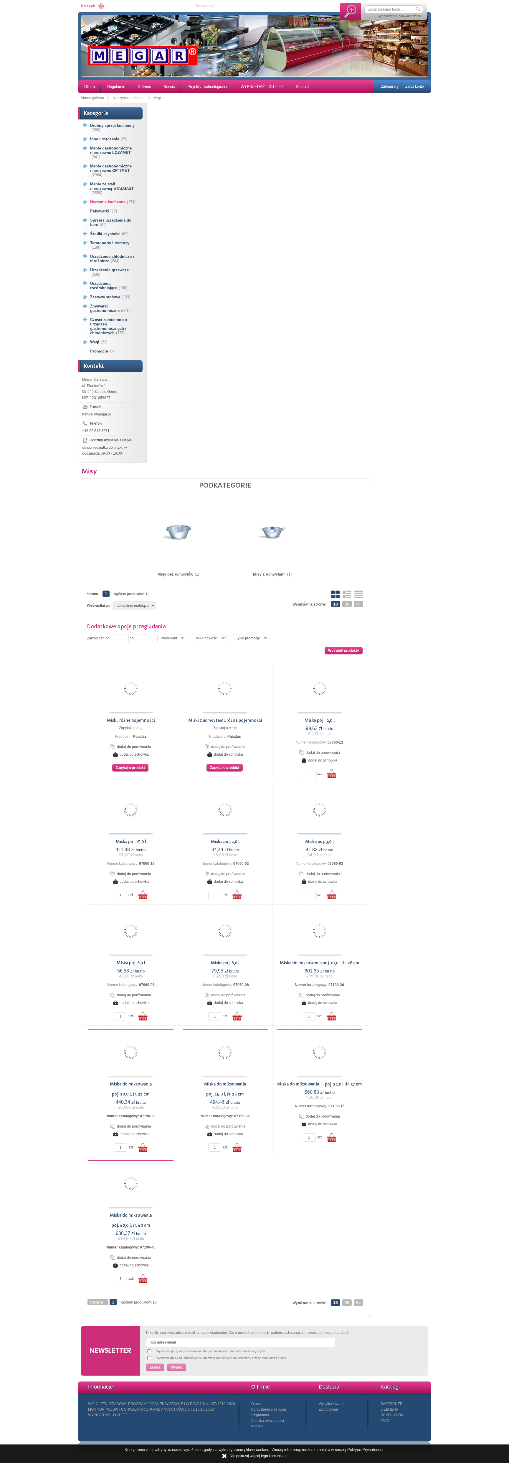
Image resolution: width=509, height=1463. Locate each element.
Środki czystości (109, 234)
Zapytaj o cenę (131, 728)
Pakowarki (103, 211)
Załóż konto (414, 86)
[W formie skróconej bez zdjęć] (358, 594)
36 (347, 604)
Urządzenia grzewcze (109, 272)
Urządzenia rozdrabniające (108, 285)
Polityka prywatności (267, 1421)
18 (335, 604)
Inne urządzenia (108, 139)
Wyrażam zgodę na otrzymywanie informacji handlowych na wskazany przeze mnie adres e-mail (221, 1357)
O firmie (144, 86)
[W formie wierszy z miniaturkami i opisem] (347, 594)
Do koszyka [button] (331, 773)
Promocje (102, 351)
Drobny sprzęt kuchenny (112, 127)
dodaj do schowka (134, 754)
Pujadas (140, 736)
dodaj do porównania (134, 747)
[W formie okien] (335, 594)
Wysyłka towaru (331, 1404)
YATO (385, 1421)
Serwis (169, 86)
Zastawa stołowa (110, 297)
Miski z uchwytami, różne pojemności (225, 720)
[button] (171, 638)
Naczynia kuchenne (112, 202)
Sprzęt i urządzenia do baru (110, 222)
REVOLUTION (392, 1415)
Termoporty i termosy (109, 245)
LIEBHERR (390, 1409)
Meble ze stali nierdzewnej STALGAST (112, 188)
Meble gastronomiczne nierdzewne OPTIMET (111, 170)
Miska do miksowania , (319, 962)
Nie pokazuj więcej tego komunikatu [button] (258, 1456)
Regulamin (116, 86)
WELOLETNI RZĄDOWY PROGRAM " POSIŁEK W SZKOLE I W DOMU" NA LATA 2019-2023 (161, 1404)
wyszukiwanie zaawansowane (399, 16)
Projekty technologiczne (207, 86)
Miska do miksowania (131, 1084)
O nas (256, 1404)
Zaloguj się (390, 86)
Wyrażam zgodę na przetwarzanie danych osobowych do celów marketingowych (210, 1351)
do (132, 638)
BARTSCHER (392, 1404)
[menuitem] (89, 86)
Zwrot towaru (329, 1409)
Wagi (98, 342)
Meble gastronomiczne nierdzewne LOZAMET (111, 152)
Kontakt (302, 86)
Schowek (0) (206, 6)
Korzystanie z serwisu (268, 1409)
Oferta (89, 86)
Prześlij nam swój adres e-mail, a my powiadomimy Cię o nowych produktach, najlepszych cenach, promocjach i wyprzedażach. (248, 1333)
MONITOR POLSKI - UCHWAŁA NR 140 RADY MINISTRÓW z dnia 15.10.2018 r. (152, 1409)
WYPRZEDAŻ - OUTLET (262, 86)
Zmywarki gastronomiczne (110, 308)
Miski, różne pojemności (131, 720)
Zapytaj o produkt (130, 768)
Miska (320, 720)
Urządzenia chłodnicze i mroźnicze (112, 258)
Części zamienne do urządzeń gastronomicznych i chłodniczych (108, 326)
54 (358, 604)
